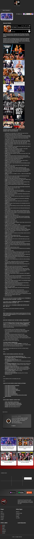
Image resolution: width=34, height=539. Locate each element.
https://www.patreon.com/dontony (11, 365)
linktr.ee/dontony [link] (16, 421)
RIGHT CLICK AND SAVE (7, 298)
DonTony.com (18, 361)
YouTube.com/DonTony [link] (17, 422)
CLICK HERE (5, 301)
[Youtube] (14, 425)
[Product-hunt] (13, 425)
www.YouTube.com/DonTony (10, 371)
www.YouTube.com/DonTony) (10, 358)
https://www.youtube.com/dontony (15, 405)
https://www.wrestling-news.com (14, 406)
